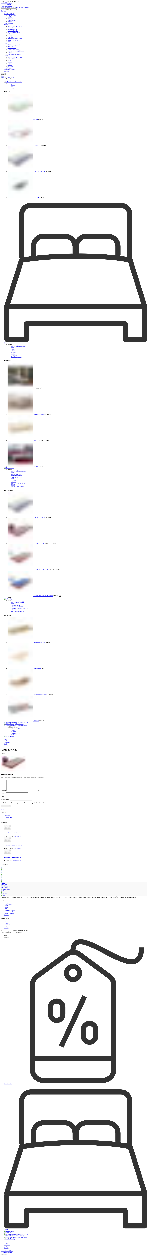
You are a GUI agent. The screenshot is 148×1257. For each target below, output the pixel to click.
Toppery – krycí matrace (14, 40)
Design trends (8, 817)
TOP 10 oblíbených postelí (15, 57)
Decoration (7, 815)
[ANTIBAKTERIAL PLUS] (20, 569)
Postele (6, 55)
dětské (9, 41)
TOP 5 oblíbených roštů (14, 45)
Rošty (5, 43)
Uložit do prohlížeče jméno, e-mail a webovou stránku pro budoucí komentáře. (24, 803)
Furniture (6, 819)
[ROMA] (21, 466)
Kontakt (6, 928)
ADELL (35, 119)
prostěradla (10, 21)
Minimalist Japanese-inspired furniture (13, 833)
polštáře (10, 17)
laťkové (10, 52)
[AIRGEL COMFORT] (20, 171)
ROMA (36, 466)
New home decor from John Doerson (13, 845)
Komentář (3, 790)
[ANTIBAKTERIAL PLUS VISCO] (20, 596)
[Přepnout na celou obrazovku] (4, 1254)
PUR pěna (10, 37)
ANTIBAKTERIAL (39, 543)
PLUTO (36, 440)
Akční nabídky (8, 68)
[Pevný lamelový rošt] (21, 642)
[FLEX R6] (21, 721)
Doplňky (6, 71)
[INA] (21, 388)
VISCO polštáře (12, 15)
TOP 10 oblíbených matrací (15, 26)
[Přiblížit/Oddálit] (6, 1254)
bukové (10, 60)
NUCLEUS (37, 197)
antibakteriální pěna (13, 31)
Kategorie (3, 11)
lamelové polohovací (13, 49)
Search (3, 74)
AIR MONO (37, 145)
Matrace (6, 24)
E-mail (3, 796)
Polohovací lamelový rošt (41, 694)
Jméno (3, 793)
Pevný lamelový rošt (39, 642)
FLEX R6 (36, 721)
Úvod (5, 921)
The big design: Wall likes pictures (12, 857)
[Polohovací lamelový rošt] (21, 694)
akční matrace (11, 28)
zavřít (2, 809)
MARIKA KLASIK (39, 414)
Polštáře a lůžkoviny (9, 14)
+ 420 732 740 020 (6, 4)
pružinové (10, 34)
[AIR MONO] (20, 145)
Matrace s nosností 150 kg (15, 38)
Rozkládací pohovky (9, 69)
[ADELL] (20, 119)
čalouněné (10, 66)
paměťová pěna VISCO (14, 32)
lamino (9, 63)
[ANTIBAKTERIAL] (20, 543)
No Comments (17, 836)
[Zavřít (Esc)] (1, 1254)
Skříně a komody (8, 23)
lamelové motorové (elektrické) (16, 51)
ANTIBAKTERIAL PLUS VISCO (43, 596)
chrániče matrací (12, 20)
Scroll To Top (9, 1251)
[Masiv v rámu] (21, 668)
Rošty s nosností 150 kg (14, 54)
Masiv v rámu (37, 668)
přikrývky (10, 18)
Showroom (7, 924)
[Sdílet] (3, 1254)
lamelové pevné (12, 48)
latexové (10, 35)
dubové (10, 62)
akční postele (11, 58)
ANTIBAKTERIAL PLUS (41, 569)
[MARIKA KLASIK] (21, 414)
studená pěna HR (12, 29)
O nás (5, 926)
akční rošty (10, 46)
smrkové (10, 65)
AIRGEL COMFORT (39, 171)
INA (35, 388)
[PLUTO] (21, 440)
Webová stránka (5, 799)
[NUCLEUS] (21, 197)
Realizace (6, 923)
